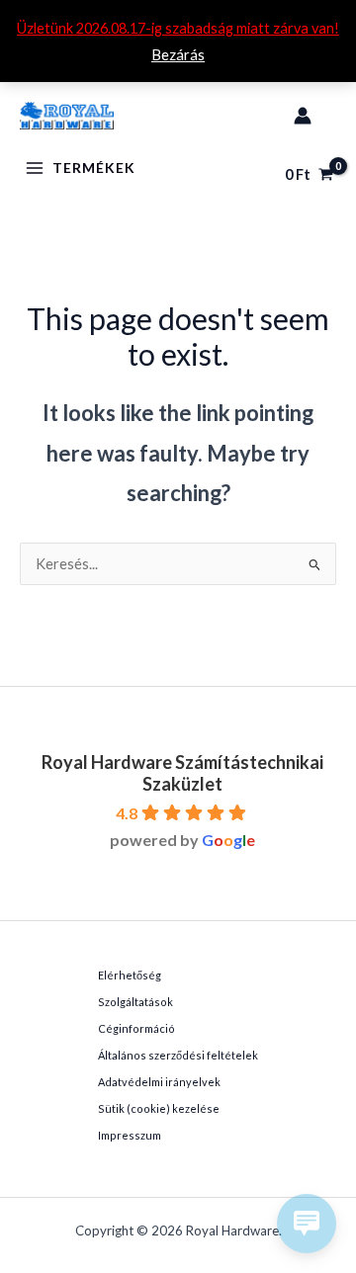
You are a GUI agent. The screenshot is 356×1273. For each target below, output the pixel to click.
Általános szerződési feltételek (178, 1055)
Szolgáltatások (135, 1001)
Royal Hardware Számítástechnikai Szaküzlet (182, 773)
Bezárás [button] (178, 54)
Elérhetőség (129, 975)
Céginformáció (136, 1028)
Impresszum (129, 1135)
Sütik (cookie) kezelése (159, 1108)
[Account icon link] (303, 116)
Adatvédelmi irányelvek (159, 1081)
